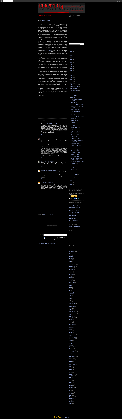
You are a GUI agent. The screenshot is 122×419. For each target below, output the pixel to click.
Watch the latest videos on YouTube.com (46, 243)
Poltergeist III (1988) (75, 114)
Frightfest (71, 304)
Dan (42, 182)
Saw (70, 371)
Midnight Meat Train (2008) (76, 167)
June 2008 (73, 95)
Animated (71, 256)
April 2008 (73, 169)
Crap (70, 287)
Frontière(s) (73, 122)
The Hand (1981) (74, 136)
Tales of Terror (72, 387)
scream (70, 372)
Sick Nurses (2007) (75, 120)
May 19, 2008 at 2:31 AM (48, 182)
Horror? (70, 325)
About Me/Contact (72, 218)
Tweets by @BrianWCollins (74, 226)
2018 (71, 64)
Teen (70, 390)
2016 (71, 68)
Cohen (70, 279)
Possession (71, 355)
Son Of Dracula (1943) (75, 127)
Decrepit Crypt (72, 292)
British (70, 271)
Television (71, 392)
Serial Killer (53, 115)
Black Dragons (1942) (75, 109)
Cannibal (70, 272)
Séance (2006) (74, 102)
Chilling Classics (72, 275)
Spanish (70, 380)
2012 (71, 75)
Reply (42, 134)
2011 (71, 77)
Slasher (70, 379)
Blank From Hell (72, 266)
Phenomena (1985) (75, 134)
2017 (71, 66)
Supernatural (71, 383)
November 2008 (74, 86)
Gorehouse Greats (72, 311)
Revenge (70, 369)
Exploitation (71, 296)
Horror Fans (65, 417)
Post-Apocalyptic (72, 356)
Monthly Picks (72, 342)
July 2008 (73, 93)
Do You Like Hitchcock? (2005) (77, 161)
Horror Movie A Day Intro (74, 210)
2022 (71, 57)
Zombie (70, 403)
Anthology (71, 258)
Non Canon (71, 348)
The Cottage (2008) (75, 132)
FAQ (70, 298)
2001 (71, 180)
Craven (70, 288)
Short (70, 377)
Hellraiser (71, 319)
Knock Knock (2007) (75, 150)
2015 (71, 70)
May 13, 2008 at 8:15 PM (52, 123)
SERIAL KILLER (49, 20)
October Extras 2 (72, 351)
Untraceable (64, 65)
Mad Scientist (71, 334)
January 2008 (74, 174)
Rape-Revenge (72, 364)
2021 (71, 59)
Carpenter (71, 274)
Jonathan (43, 170)
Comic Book (71, 282)
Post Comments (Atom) (48, 214)
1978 (71, 184)
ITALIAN (43, 20)
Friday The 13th (72, 303)
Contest (70, 285)
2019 (71, 62)
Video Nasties (71, 398)
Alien (70, 255)
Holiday (70, 322)
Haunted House (72, 317)
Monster (70, 340)
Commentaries (72, 284)
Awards (70, 263)
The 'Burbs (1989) (74, 163)
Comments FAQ (72, 213)
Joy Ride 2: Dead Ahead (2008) (77, 116)
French (70, 301)
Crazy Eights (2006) (75, 156)
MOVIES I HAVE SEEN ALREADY (76, 209)
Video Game (71, 396)
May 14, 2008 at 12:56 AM (53, 138)
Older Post (64, 212)
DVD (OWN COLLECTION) (47, 21)
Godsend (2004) (74, 165)
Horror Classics (72, 324)
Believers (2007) (74, 149)
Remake (70, 367)
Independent (71, 327)
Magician (70, 335)
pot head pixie (44, 138)
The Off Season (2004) (75, 152)
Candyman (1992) (74, 147)
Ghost (70, 308)
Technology (71, 388)
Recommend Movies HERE (74, 207)
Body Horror (71, 267)
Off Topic (71, 353)
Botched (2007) (74, 118)
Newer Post (40, 212)
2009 (71, 81)
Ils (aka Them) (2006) (75, 131)
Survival (70, 385)
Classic (70, 277)
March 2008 (73, 171)
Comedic (70, 280)
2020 (71, 61)
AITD (70, 253)
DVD (70, 295)
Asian (70, 261)
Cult (69, 290)
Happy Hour (71, 316)
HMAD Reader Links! (73, 215)
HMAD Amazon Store (73, 220)
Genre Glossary (72, 217)
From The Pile (72, 306)
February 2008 (74, 172)
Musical (70, 343)
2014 (71, 72)
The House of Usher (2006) (76, 138)
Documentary (71, 293)
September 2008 (74, 90)
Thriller (70, 393)
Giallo (70, 309)
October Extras (72, 350)
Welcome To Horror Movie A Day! (75, 204)
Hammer (70, 314)
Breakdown (71, 269)
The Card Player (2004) (44, 15)
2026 (71, 50)
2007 (71, 177)
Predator (70, 358)
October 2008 (74, 88)
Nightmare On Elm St (73, 346)
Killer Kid (70, 332)
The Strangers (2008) (75, 111)
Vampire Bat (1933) (75, 154)
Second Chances (72, 374)
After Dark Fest (72, 251)
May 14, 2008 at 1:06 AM (49, 161)
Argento (44, 115)
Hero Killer (71, 321)
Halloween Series (72, 313)
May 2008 (73, 97)
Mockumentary (72, 338)
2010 (71, 79)
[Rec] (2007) (73, 113)
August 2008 (74, 92)
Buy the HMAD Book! (73, 205)
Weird (70, 400)
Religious (71, 366)
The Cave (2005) (74, 129)
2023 (71, 55)
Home (52, 212)
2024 (71, 53)
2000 (71, 182)
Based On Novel (72, 264)
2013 (71, 73)
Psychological (71, 359)
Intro (70, 329)
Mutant (70, 345)
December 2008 (74, 84)
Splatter (70, 382)
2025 (71, 51)
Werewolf (71, 401)
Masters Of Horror (72, 337)
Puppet (70, 361)
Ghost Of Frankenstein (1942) (77, 104)
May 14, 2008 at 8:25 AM (51, 170)
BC (41, 161)
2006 (71, 178)
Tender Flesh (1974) (75, 143)
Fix (69, 300)
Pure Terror (71, 363)
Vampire (70, 395)
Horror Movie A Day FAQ (74, 212)
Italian (47, 115)
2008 (71, 83)
